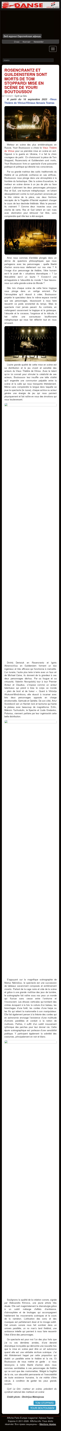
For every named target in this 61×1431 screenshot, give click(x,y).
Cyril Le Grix (21, 95)
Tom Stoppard (44, 1403)
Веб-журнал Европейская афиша (22, 36)
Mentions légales (47, 1424)
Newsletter (39, 41)
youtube (11, 42)
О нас (16, 41)
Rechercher (55, 60)
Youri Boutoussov (42, 1408)
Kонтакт (26, 41)
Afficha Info (23, 23)
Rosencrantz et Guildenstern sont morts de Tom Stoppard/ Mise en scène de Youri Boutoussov (25, 80)
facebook (6, 42)
